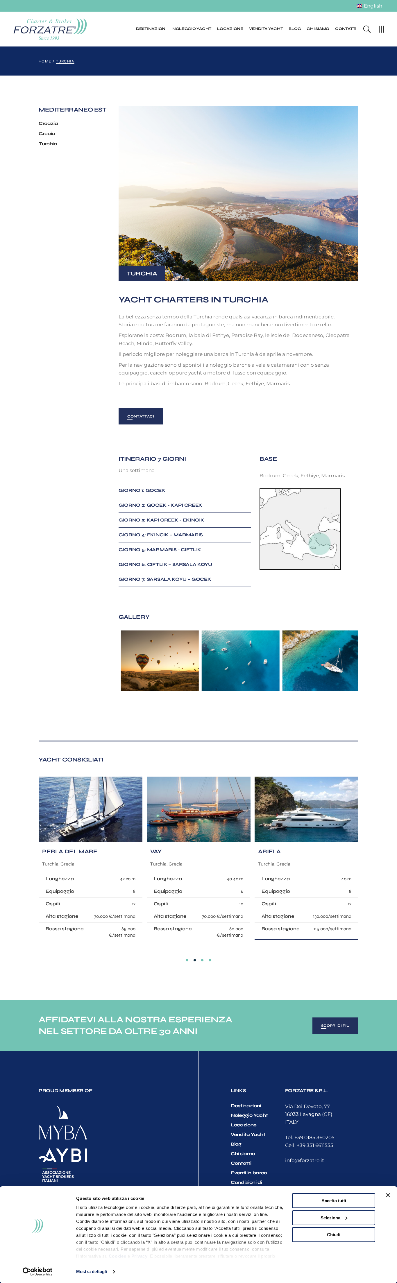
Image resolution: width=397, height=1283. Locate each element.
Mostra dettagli (91, 1271)
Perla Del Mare (70, 851)
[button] (187, 960)
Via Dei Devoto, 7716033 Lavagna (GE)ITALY (308, 1114)
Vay (156, 851)
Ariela (269, 851)
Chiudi (333, 1234)
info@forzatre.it (304, 1160)
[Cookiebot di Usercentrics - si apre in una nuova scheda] (37, 1271)
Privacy (139, 1256)
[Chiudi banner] (388, 1195)
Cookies (117, 1256)
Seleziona (330, 1217)
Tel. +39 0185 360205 (310, 1137)
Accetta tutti (333, 1200)
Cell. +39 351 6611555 (309, 1145)
